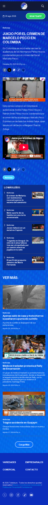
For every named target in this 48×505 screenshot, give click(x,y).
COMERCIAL (9, 470)
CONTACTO (31, 470)
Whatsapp (35, 16)
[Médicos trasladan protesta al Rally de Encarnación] (24, 347)
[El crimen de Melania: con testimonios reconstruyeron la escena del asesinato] (38, 195)
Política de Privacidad (11, 487)
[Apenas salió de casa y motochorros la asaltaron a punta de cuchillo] (24, 297)
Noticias (6, 28)
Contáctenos (26, 487)
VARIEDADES (9, 462)
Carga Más (24, 445)
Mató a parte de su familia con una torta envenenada (16, 215)
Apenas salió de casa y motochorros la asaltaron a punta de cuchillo (23, 317)
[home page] (24, 6)
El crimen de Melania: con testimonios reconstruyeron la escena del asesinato (16, 199)
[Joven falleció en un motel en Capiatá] (38, 227)
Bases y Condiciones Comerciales (27, 485)
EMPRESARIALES (34, 462)
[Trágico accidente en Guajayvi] (24, 404)
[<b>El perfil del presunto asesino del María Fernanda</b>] (38, 259)
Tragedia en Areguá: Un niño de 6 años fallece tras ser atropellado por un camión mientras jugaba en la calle (18, 245)
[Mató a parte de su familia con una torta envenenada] (38, 212)
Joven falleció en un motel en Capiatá (16, 229)
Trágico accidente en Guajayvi (20, 422)
